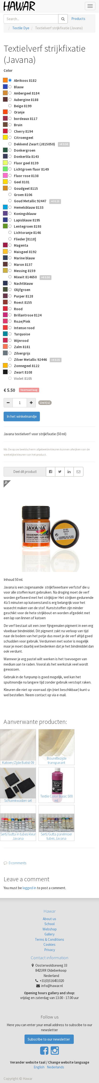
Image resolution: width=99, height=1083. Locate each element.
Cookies (49, 944)
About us (49, 918)
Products (78, 18)
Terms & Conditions (49, 939)
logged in (29, 888)
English (39, 1067)
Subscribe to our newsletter (49, 1039)
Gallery (49, 934)
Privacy (49, 949)
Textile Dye (20, 28)
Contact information (49, 957)
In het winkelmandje (22, 416)
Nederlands (55, 1067)
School (49, 924)
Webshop (50, 929)
